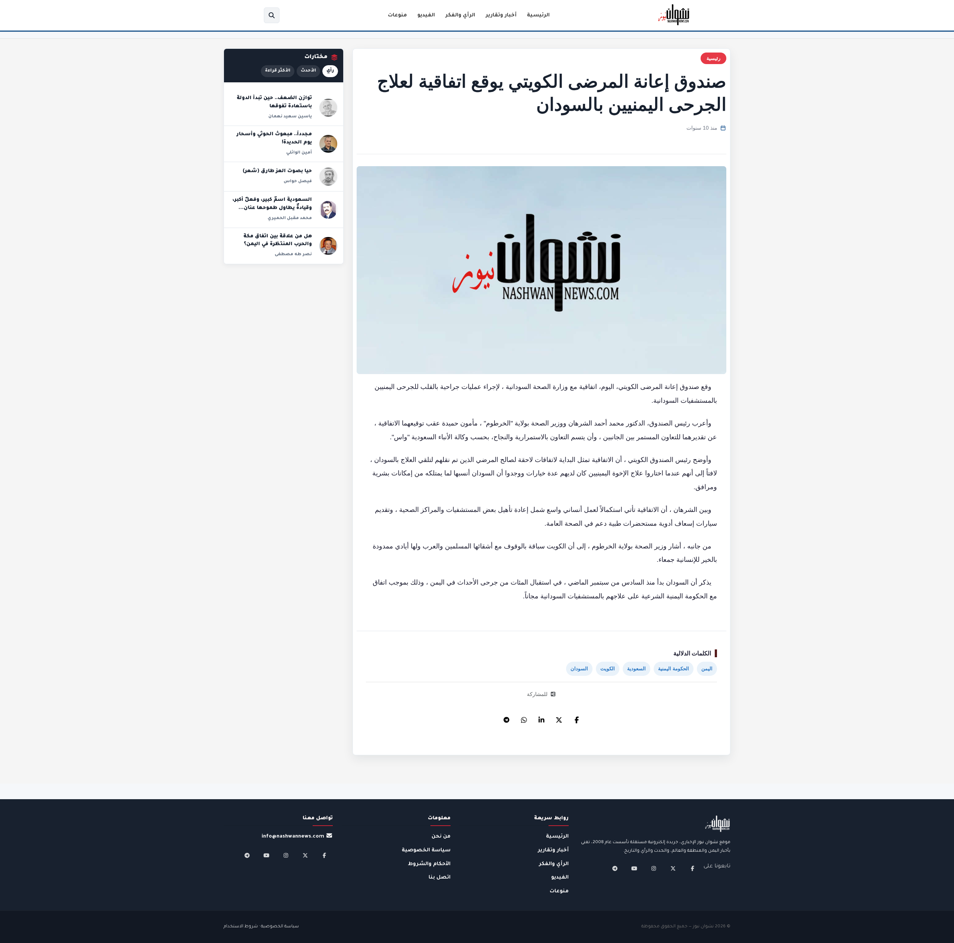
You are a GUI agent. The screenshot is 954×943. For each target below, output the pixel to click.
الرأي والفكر (460, 15)
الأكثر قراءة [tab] (277, 71)
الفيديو (426, 15)
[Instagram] (654, 868)
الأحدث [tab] (308, 71)
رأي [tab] (330, 71)
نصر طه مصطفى (293, 254)
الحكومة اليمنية (673, 668)
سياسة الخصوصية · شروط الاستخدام (261, 926)
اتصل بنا (440, 877)
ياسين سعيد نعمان (290, 116)
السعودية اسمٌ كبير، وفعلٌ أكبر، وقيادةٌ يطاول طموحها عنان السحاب (272, 208)
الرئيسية (538, 15)
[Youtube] (634, 868)
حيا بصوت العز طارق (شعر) (277, 171)
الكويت (607, 668)
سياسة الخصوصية (426, 850)
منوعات (397, 15)
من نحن (441, 836)
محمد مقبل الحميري (290, 218)
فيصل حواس (298, 181)
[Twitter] (559, 718)
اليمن (707, 668)
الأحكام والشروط (429, 864)
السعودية (636, 668)
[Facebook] (576, 718)
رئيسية (713, 58)
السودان (579, 668)
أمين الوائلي (299, 153)
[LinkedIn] (541, 718)
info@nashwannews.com (293, 836)
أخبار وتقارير (501, 15)
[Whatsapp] (524, 718)
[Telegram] (506, 718)
